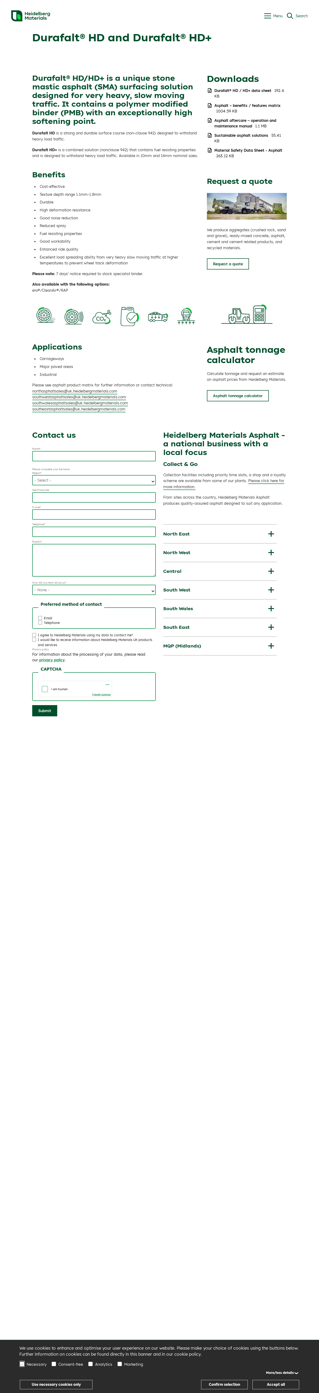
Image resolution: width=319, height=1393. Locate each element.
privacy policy (52, 660)
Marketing (133, 1364)
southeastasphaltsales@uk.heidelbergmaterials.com (78, 409)
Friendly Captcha (101, 694)
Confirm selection (224, 1384)
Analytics (103, 1364)
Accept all (276, 1384)
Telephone (38, 524)
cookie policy (187, 1354)
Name (35, 448)
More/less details (280, 1373)
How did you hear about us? (49, 582)
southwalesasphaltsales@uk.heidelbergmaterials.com (80, 403)
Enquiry (36, 541)
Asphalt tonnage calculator (238, 395)
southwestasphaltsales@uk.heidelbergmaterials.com (79, 397)
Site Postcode (40, 490)
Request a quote (228, 264)
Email (48, 618)
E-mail (36, 507)
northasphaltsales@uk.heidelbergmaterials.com (74, 391)
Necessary (36, 1364)
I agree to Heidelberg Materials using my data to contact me (85, 635)
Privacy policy (40, 649)
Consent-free (70, 1364)
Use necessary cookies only (56, 1384)
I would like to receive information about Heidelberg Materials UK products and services (95, 642)
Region (36, 473)
